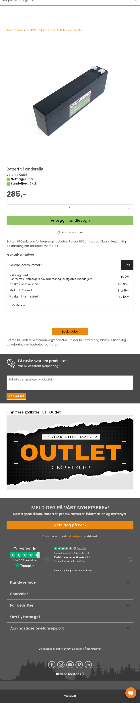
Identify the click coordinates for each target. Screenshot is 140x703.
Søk (127, 265)
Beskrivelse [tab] (70, 331)
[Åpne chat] (130, 692)
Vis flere (17, 305)
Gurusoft (70, 696)
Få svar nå (16, 396)
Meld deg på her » (70, 525)
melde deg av (74, 536)
